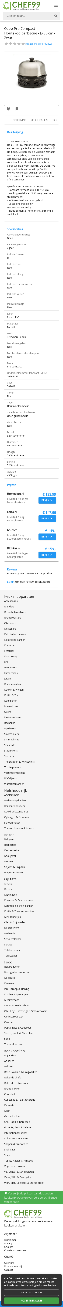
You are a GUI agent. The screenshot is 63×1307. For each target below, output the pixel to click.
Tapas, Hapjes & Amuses (18, 1160)
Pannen (8, 861)
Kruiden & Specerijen (16, 994)
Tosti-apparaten (13, 767)
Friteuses (9, 650)
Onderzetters (11, 928)
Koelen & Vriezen (14, 689)
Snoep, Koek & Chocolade (19, 1033)
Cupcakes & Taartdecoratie (19, 1099)
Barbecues (10, 844)
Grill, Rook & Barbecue (17, 1121)
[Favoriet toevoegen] (8, 109)
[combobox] (31, 16)
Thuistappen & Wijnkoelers (19, 761)
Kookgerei (10, 855)
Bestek (8, 889)
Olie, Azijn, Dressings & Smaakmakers (25, 1011)
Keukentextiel (11, 850)
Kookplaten (10, 700)
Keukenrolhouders (14, 806)
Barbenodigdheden (15, 800)
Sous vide (9, 745)
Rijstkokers (10, 728)
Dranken (9, 983)
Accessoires (11, 601)
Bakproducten (12, 966)
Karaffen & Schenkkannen (18, 905)
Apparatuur (10, 1055)
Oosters (8, 1022)
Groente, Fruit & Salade (17, 1127)
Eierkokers (10, 628)
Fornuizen (9, 645)
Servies (8, 944)
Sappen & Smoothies (16, 1144)
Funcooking (10, 656)
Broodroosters (12, 617)
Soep (7, 1038)
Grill (6, 662)
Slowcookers (11, 734)
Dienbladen (10, 894)
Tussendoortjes (13, 1044)
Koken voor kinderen (16, 1138)
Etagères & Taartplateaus (18, 900)
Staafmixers (11, 750)
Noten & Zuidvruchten (16, 1005)
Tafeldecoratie (12, 950)
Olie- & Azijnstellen (15, 922)
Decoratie (9, 977)
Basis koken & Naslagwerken (20, 1072)
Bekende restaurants (16, 1083)
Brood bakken (12, 1088)
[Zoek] (56, 16)
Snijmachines (11, 739)
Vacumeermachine (14, 772)
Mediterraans (11, 1000)
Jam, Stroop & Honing (16, 988)
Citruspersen (11, 623)
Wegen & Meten (13, 872)
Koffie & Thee (12, 695)
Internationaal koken (15, 1133)
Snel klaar (9, 1149)
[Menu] (56, 6)
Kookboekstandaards (16, 811)
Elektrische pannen (14, 639)
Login (11, 582)
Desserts (9, 1105)
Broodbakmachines (15, 612)
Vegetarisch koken (14, 1166)
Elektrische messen (15, 634)
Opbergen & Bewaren (16, 817)
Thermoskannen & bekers (19, 828)
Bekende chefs (12, 1077)
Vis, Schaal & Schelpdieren (19, 1171)
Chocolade (10, 1094)
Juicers (8, 678)
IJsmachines (11, 673)
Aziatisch (9, 1061)
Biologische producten (17, 972)
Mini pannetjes (12, 916)
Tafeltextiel (10, 955)
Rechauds (9, 722)
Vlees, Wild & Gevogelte (17, 1177)
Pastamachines (13, 717)
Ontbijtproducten (13, 1016)
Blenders (9, 606)
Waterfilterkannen (14, 783)
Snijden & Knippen (14, 867)
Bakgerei (9, 839)
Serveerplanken (13, 939)
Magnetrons (11, 706)
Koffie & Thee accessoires (19, 911)
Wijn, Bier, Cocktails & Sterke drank (24, 1182)
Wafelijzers (10, 778)
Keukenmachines (13, 684)
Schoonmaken (12, 822)
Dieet (7, 1110)
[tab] (18, 120)
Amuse (8, 883)
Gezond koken (12, 1116)
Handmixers (11, 667)
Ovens (7, 711)
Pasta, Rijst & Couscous (17, 1027)
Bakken (8, 1066)
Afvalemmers (11, 795)
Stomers (9, 756)
